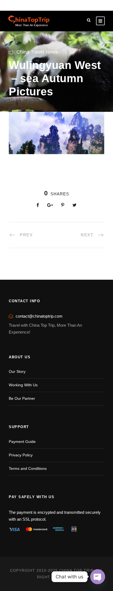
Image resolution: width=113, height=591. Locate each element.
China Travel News (37, 52)
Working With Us (23, 385)
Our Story (17, 371)
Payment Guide (22, 441)
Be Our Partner (22, 398)
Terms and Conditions (28, 468)
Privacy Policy (21, 455)
